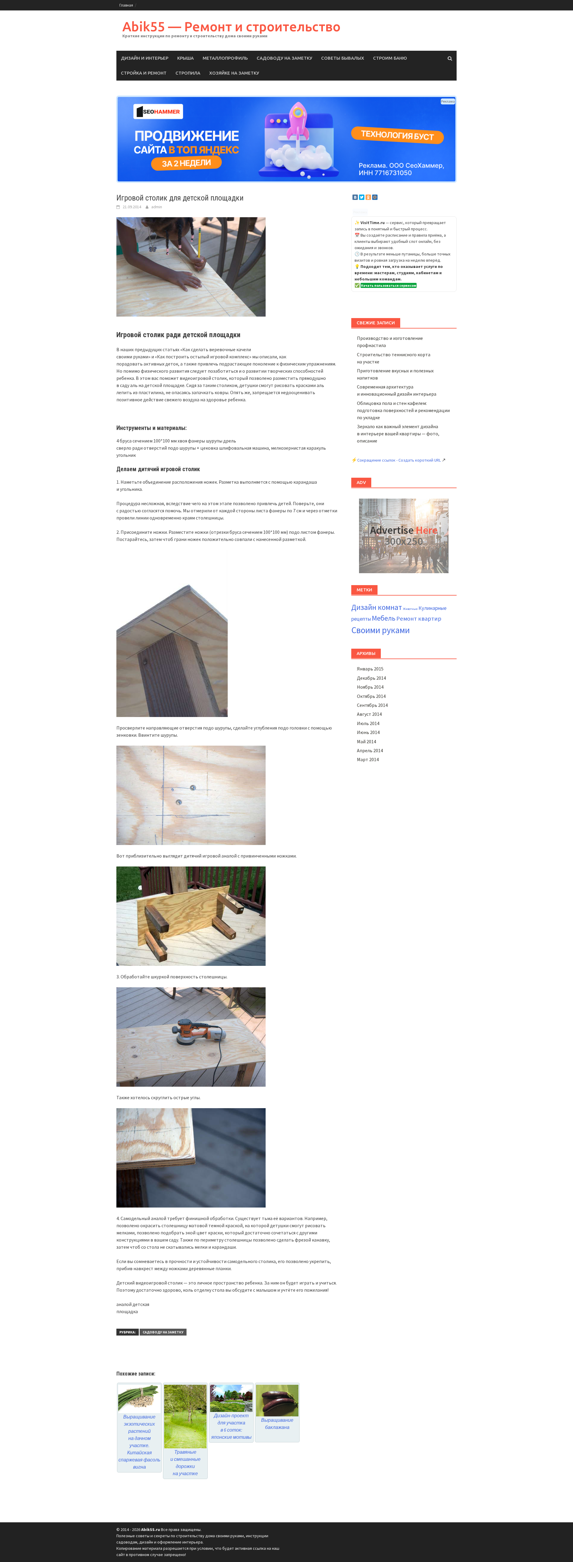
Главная (126, 5)
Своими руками (380, 630)
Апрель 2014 (370, 750)
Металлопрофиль (225, 58)
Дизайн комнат (376, 607)
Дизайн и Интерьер (144, 58)
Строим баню (390, 58)
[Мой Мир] (375, 197)
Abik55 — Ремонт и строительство (231, 26)
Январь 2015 (370, 669)
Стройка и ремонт (144, 72)
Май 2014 (366, 741)
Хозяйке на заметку (234, 72)
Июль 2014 (368, 723)
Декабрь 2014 (371, 678)
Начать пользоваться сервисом (388, 285)
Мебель (383, 618)
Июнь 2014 (368, 732)
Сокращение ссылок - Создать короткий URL (399, 460)
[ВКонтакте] (355, 197)
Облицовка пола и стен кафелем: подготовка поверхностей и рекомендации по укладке (403, 410)
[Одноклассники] (368, 197)
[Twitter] (361, 197)
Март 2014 (368, 759)
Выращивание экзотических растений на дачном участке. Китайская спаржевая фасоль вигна (139, 1442)
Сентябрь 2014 (372, 705)
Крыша (185, 58)
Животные (410, 609)
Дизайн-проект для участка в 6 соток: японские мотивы (231, 1426)
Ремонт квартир (418, 618)
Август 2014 (369, 714)
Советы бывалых (342, 58)
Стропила (187, 72)
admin (156, 206)
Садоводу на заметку (284, 58)
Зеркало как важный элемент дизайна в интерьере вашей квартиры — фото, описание (398, 433)
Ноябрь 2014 (370, 687)
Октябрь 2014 (371, 696)
